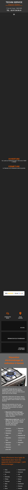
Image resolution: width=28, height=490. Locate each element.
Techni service (14, 2)
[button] (14, 14)
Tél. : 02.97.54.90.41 (14, 10)
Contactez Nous (7, 317)
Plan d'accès (20, 317)
